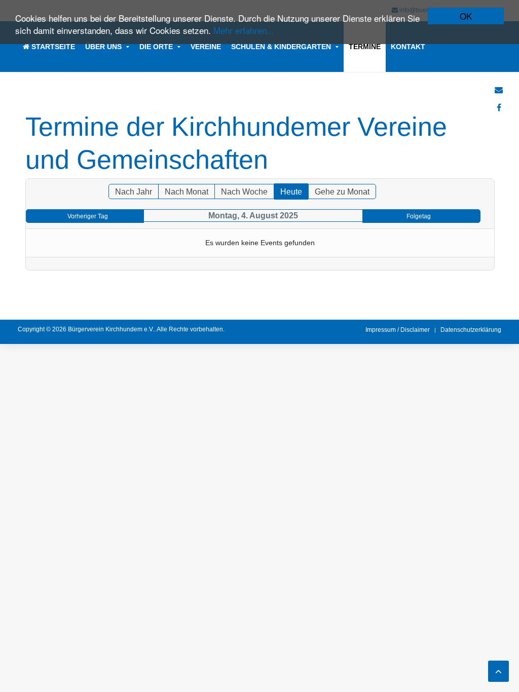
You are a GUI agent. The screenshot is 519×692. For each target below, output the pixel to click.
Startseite (52, 47)
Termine (365, 47)
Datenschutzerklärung (470, 329)
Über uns (103, 47)
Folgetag (418, 216)
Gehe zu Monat (342, 191)
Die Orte (156, 47)
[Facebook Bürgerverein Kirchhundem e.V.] (499, 107)
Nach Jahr (133, 191)
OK (466, 16)
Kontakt (408, 47)
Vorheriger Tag (87, 216)
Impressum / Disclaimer (397, 329)
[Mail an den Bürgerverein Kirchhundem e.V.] (499, 90)
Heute (291, 191)
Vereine (206, 47)
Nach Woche (244, 191)
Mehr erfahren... (243, 30)
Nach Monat (186, 191)
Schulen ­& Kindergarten (281, 47)
